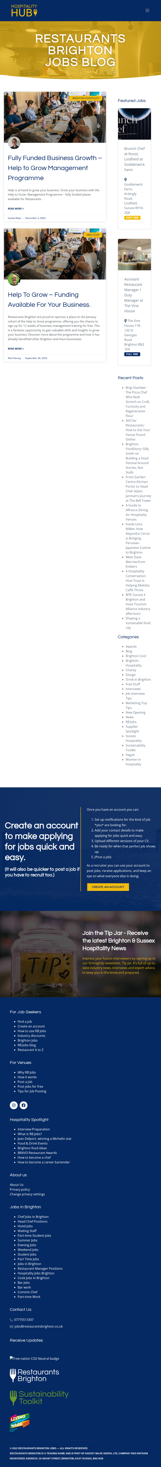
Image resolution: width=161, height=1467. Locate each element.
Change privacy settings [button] (27, 1194)
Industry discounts (31, 1036)
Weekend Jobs (28, 1250)
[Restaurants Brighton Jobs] (24, 10)
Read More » (16, 208)
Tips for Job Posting (32, 1091)
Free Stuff (133, 684)
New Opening (135, 712)
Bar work (24, 1287)
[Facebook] (23, 1105)
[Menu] (147, 11)
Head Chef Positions (33, 1221)
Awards (131, 646)
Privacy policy (20, 1189)
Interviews (133, 689)
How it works (27, 1077)
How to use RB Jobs (32, 1031)
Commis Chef (27, 1292)
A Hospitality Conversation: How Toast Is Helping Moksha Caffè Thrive (137, 580)
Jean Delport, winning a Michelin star (45, 1138)
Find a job (25, 1021)
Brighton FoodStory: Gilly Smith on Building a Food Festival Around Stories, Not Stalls (137, 458)
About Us (17, 1185)
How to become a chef (34, 1157)
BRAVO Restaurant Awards (37, 1153)
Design (131, 675)
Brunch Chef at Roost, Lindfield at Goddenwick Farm (134, 159)
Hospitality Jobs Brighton (36, 1273)
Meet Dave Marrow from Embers (135, 562)
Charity (131, 670)
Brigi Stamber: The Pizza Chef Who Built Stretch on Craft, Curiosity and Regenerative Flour (138, 401)
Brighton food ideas (32, 1148)
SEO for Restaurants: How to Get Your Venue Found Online (138, 430)
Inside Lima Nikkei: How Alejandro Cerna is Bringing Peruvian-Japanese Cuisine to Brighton (138, 538)
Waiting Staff (27, 1231)
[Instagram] (14, 1105)
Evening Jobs (27, 1245)
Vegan (130, 755)
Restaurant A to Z (30, 1050)
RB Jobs (131, 722)
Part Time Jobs (28, 1259)
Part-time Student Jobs (34, 1235)
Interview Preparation (34, 1129)
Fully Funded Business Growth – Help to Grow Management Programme (55, 168)
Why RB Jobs (27, 1072)
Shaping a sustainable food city (138, 623)
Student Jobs (27, 1254)
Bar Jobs (24, 1282)
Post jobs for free (30, 1086)
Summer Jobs (28, 1240)
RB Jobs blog (27, 1045)
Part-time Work (29, 1297)
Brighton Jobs (28, 1040)
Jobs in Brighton (29, 1264)
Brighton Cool (136, 656)
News (130, 717)
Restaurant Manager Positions (40, 1268)
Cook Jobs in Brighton (33, 1278)
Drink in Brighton (138, 679)
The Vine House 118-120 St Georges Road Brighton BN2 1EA (134, 335)
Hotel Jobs (25, 1226)
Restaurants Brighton (25, 1453)
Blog (129, 651)
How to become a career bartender (44, 1162)
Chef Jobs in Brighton (33, 1217)
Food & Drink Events (33, 1143)
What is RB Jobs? (30, 1134)
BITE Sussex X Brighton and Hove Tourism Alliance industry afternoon (138, 604)
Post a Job (25, 1082)
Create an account (31, 1026)
